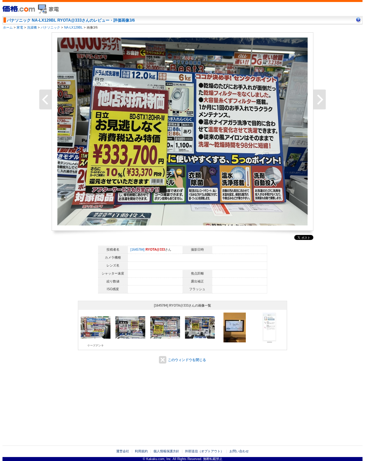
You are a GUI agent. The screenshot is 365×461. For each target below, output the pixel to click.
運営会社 (122, 451)
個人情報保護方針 (166, 451)
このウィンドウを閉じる (187, 360)
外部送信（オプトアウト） (204, 451)
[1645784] (137, 249)
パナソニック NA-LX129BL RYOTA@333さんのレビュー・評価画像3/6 (71, 20)
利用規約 (141, 451)
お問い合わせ (239, 451)
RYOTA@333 (155, 249)
